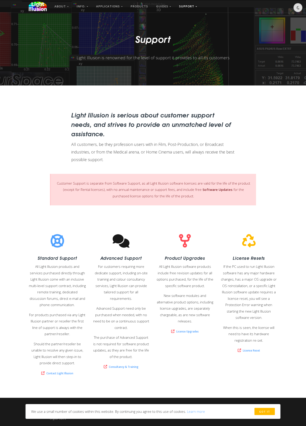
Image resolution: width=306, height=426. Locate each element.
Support (187, 6)
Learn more (196, 411)
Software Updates (218, 189)
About (60, 6)
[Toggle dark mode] (297, 7)
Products (139, 6)
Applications (108, 6)
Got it (264, 411)
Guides (163, 6)
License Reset (251, 350)
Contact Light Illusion (59, 373)
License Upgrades (187, 331)
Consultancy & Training (123, 367)
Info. (82, 6)
